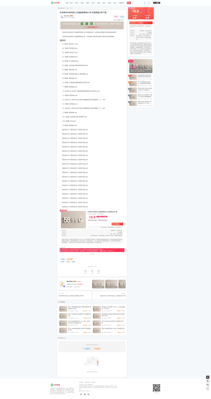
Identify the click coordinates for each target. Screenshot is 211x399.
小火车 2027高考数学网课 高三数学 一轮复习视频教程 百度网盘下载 (148, 186)
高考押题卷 (148, 154)
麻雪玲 (148, 136)
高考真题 (148, 150)
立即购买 (117, 224)
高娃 (141, 171)
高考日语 (148, 152)
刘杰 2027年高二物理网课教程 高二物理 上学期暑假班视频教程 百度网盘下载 (151, 196)
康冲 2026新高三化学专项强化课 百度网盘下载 (143, 193)
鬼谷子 (148, 143)
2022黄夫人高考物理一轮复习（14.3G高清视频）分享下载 (113, 307)
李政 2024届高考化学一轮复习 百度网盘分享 (113, 328)
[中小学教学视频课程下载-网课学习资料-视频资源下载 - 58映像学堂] (55, 385)
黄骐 (141, 131)
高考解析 (133, 150)
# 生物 (68, 261)
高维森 (140, 164)
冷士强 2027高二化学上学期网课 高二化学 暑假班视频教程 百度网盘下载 (149, 199)
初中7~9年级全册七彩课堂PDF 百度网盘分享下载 (79, 314)
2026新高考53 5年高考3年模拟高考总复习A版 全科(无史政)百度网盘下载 (145, 88)
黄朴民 (133, 133)
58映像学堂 (62, 8)
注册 (98, 348)
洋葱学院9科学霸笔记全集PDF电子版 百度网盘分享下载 (113, 314)
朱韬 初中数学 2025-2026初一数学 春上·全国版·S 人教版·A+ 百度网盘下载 (145, 101)
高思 (148, 168)
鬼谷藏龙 (141, 143)
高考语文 (133, 147)
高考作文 (148, 161)
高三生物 (70, 259)
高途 (148, 145)
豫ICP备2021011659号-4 (84, 391)
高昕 (133, 166)
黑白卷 (133, 131)
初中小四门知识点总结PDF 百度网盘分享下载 (113, 322)
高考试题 (141, 147)
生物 (67, 8)
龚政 (148, 126)
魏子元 (133, 143)
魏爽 (148, 140)
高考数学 (133, 154)
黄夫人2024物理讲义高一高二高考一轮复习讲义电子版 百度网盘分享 (79, 322)
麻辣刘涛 (133, 138)
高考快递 (148, 157)
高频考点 (141, 145)
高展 (133, 171)
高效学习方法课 (133, 168)
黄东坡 (140, 136)
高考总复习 (140, 157)
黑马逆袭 (148, 128)
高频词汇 (133, 145)
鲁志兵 (133, 140)
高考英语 (141, 150)
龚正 (133, 126)
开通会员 (157, 2)
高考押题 (133, 157)
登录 (88, 348)
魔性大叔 (141, 140)
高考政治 (141, 154)
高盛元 (148, 164)
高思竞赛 (141, 168)
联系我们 (81, 382)
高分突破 (148, 171)
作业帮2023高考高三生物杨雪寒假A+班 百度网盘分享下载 (83, 12)
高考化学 (133, 161)
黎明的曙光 (66, 16)
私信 (122, 16)
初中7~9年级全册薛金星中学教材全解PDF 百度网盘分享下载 (79, 307)
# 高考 (62, 261)
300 (69, 284)
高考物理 (141, 152)
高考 (133, 164)
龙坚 (133, 128)
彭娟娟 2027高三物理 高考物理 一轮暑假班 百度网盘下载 (145, 183)
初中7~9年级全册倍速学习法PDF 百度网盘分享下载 (79, 329)
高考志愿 (133, 159)
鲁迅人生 (148, 138)
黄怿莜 (140, 133)
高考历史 (148, 159)
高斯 (148, 166)
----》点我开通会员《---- (92, 27)
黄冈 (133, 136)
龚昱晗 (140, 126)
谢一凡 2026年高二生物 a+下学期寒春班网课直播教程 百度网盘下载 (145, 95)
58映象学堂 (90, 384)
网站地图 (87, 382)
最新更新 (93, 382)
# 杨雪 (73, 261)
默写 (141, 128)
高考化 (140, 161)
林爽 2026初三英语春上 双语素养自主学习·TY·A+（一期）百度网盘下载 (145, 115)
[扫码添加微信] (207, 384)
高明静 (140, 166)
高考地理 (141, 159)
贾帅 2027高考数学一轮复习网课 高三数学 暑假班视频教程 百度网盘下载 (149, 189)
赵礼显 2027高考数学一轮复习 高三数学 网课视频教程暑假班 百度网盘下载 (145, 108)
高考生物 (133, 152)
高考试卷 (148, 147)
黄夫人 (148, 133)
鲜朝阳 (140, 138)
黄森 (148, 131)
